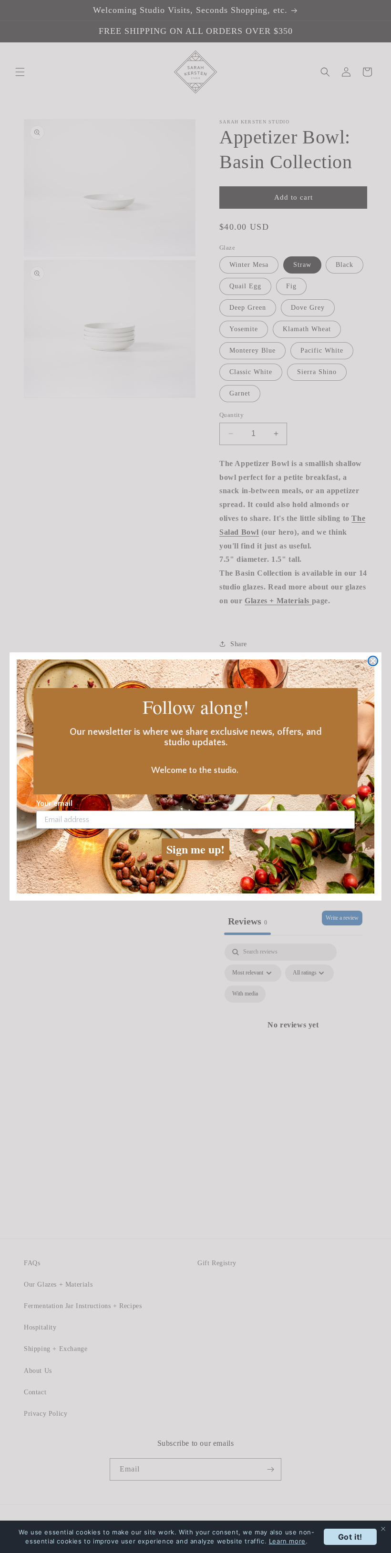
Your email (54, 803)
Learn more (287, 1541)
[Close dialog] (373, 661)
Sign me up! (195, 849)
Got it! (350, 1537)
